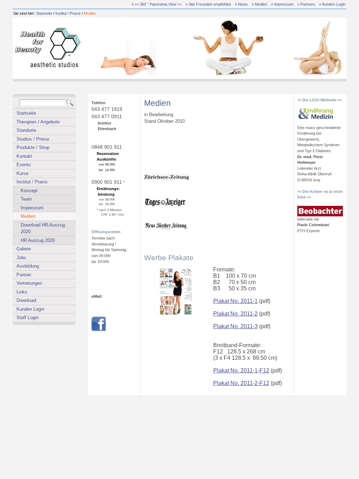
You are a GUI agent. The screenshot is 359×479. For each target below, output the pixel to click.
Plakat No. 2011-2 (235, 314)
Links (21, 292)
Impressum (32, 207)
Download (26, 300)
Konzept (29, 190)
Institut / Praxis (68, 13)
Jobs (21, 257)
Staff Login (27, 317)
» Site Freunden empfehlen (208, 4)
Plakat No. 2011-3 (235, 326)
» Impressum (282, 4)
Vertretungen (29, 283)
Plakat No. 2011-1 (235, 301)
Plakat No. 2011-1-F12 (241, 370)
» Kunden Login (332, 4)
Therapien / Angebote (38, 121)
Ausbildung (27, 266)
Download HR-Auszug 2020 (43, 228)
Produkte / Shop (32, 147)
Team (26, 199)
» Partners (306, 4)
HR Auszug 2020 (38, 240)
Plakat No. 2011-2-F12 (241, 383)
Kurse (22, 173)
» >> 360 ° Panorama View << (156, 4)
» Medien (259, 4)
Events (23, 164)
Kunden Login (30, 309)
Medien (90, 13)
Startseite (44, 13)
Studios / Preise (32, 139)
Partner (23, 274)
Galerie (23, 248)
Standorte (26, 130)
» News (241, 4)
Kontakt (24, 156)
